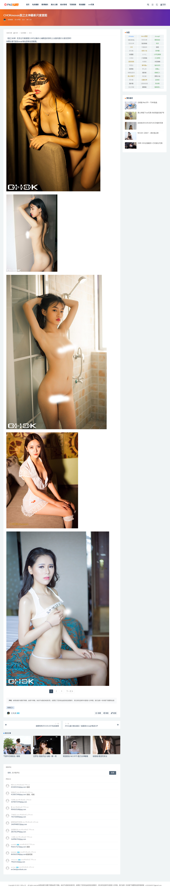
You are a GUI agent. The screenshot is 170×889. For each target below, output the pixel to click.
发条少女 (144, 51)
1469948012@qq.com (19, 824)
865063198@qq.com (18, 854)
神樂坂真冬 (131, 72)
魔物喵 (144, 87)
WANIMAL (131, 40)
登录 (164, 4)
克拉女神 (131, 43)
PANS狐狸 (144, 36)
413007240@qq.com (18, 794)
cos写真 (91, 4)
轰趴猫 (131, 83)
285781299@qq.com (18, 832)
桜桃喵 (131, 69)
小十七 (144, 54)
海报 (106, 713)
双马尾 (131, 51)
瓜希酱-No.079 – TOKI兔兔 (147, 102)
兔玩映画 (144, 43)
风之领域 (131, 87)
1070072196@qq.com (19, 802)
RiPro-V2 (23, 885)
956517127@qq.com (18, 847)
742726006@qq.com (18, 817)
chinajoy (131, 36)
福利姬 (144, 72)
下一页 (69, 691)
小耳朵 (131, 58)
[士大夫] (4, 20)
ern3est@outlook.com (19, 869)
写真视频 (73, 4)
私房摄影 (35, 4)
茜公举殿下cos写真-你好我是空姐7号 (151, 113)
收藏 (99, 713)
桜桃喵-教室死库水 (100, 756)
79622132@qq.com (18, 862)
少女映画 (144, 58)
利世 (157, 43)
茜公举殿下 (131, 76)
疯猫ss (157, 69)
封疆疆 (131, 54)
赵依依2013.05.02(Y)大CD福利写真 (150, 123)
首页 (27, 4)
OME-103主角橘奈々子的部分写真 (150, 143)
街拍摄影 (82, 4)
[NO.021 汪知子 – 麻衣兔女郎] (130, 136)
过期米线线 (144, 83)
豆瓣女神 (144, 80)
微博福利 (45, 4)
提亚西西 (131, 61)
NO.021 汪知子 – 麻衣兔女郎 (148, 133)
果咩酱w (144, 65)
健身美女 (157, 40)
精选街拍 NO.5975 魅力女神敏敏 (75, 756)
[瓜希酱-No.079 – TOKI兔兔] (130, 105)
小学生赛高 (157, 54)
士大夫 (15, 713)
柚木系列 (157, 65)
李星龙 (131, 65)
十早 (131, 47)
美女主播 (54, 4)
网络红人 (10, 707)
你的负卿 (144, 40)
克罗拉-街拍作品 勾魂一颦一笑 (45, 756)
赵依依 (157, 80)
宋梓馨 (157, 51)
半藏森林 (144, 47)
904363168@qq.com (18, 809)
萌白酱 (144, 76)
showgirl (157, 36)
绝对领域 (63, 4)
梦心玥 (144, 69)
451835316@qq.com (18, 787)
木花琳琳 (157, 61)
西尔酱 (131, 80)
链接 (114, 713)
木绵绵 (144, 61)
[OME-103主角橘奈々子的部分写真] (130, 145)
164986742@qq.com (18, 839)
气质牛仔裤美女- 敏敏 (11, 756)
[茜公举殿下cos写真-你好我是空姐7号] (130, 118)
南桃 (157, 47)
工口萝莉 (157, 58)
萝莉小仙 (157, 76)
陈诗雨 (157, 83)
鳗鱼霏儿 (157, 87)
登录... (10, 773)
